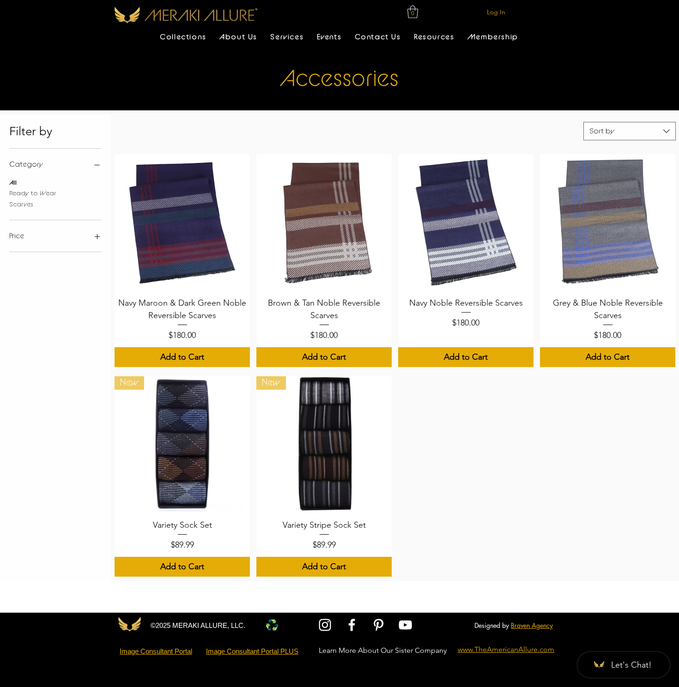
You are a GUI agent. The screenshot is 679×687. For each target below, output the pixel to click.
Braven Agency (532, 625)
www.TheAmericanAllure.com (506, 649)
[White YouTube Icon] (405, 625)
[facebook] (352, 625)
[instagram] (325, 625)
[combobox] (629, 131)
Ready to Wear (32, 193)
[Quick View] (182, 221)
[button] (412, 12)
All (13, 183)
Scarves (21, 204)
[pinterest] (378, 625)
